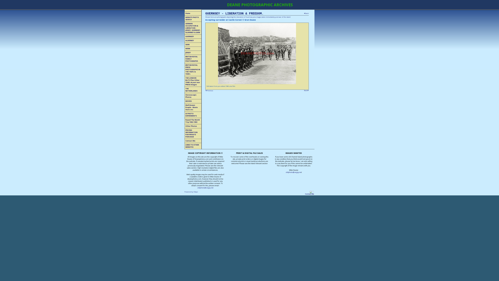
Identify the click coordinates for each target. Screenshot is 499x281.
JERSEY (188, 53)
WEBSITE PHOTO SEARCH (192, 18)
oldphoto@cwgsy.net (205, 188)
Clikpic (195, 192)
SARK (187, 44)
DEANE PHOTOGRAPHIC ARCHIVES (260, 4)
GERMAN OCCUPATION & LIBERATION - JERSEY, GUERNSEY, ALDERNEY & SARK (193, 28)
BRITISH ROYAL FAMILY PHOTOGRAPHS (191, 59)
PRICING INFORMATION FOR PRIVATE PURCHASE (191, 133)
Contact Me (190, 141)
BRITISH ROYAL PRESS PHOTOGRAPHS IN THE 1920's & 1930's (192, 69)
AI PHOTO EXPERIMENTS (191, 115)
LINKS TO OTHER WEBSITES (192, 146)
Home (187, 13)
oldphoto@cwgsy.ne (293, 172)
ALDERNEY (189, 40)
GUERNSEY (189, 36)
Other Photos (191, 126)
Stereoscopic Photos (190, 96)
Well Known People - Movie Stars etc (191, 107)
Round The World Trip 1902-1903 (192, 121)
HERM (187, 48)
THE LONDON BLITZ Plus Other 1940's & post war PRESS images (192, 81)
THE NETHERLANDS (191, 90)
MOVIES (188, 101)
